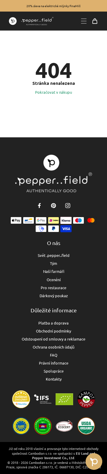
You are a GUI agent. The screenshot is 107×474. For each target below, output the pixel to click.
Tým (53, 263)
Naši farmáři (53, 271)
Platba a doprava (53, 322)
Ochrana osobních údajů (53, 346)
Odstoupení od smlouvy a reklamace (53, 338)
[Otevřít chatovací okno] (94, 461)
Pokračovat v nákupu (53, 92)
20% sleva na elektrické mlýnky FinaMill (53, 6)
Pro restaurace (53, 287)
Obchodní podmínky (53, 330)
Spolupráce (54, 370)
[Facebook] (39, 205)
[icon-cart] (95, 21)
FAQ (53, 354)
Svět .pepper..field (54, 255)
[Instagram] (67, 205)
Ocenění (54, 279)
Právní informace (53, 362)
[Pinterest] (53, 205)
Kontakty (54, 378)
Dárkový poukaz (54, 295)
